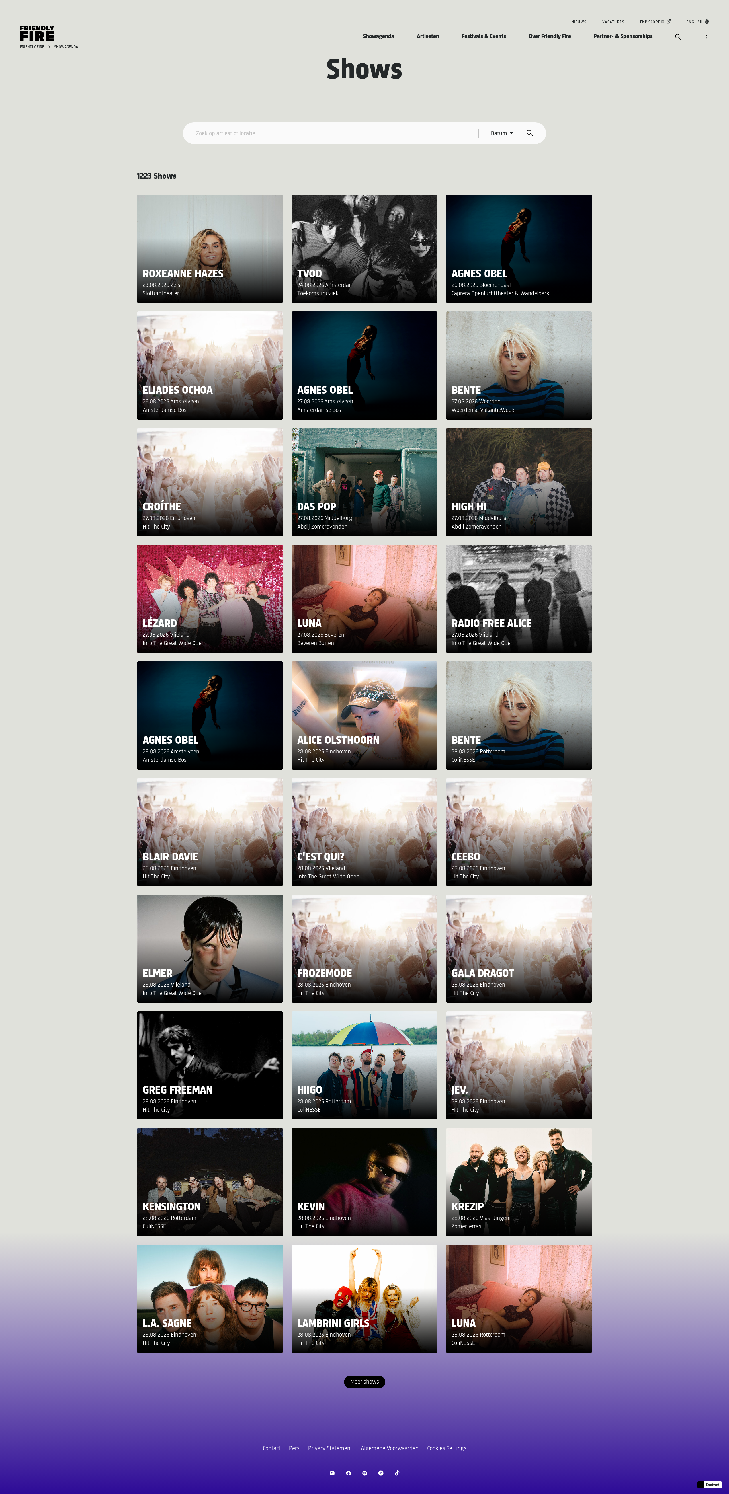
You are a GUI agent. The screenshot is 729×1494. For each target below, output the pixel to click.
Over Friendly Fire (550, 37)
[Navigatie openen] (706, 37)
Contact (271, 1449)
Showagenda (378, 37)
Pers (294, 1449)
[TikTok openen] (397, 1473)
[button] (709, 1484)
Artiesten (428, 37)
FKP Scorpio (652, 22)
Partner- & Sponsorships (623, 37)
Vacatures (613, 22)
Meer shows (364, 1382)
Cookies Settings (446, 1449)
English (695, 22)
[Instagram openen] (332, 1473)
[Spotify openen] (364, 1473)
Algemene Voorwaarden (390, 1449)
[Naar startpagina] (37, 34)
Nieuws (579, 22)
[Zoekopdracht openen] (678, 37)
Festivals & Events (484, 37)
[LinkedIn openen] (381, 1473)
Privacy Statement (330, 1449)
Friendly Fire (32, 47)
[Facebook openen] (348, 1473)
